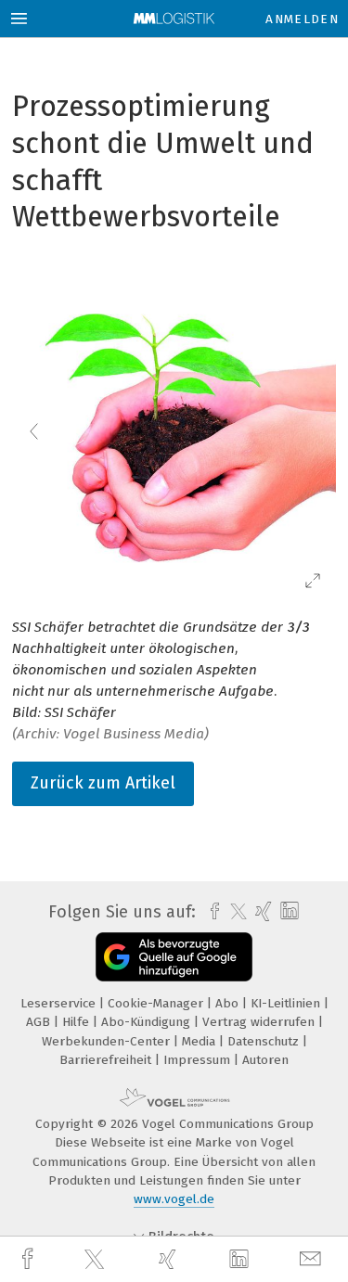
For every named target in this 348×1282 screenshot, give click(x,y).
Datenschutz (265, 1041)
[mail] (313, 1259)
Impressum (198, 1060)
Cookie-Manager (157, 1003)
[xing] (170, 1259)
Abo (228, 1003)
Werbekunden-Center (108, 1041)
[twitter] (96, 1260)
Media (200, 1041)
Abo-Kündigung (147, 1022)
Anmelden (302, 19)
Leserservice (59, 1003)
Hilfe (77, 1022)
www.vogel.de (174, 1199)
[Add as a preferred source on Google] (174, 956)
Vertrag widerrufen (260, 1022)
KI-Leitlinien (287, 1003)
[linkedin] (241, 1260)
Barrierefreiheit (107, 1060)
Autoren (265, 1060)
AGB (40, 1022)
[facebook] (29, 1259)
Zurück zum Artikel (103, 783)
